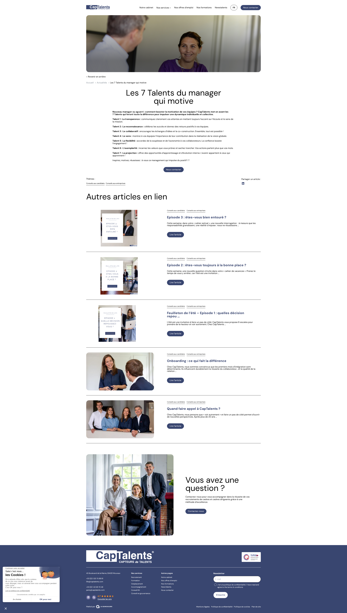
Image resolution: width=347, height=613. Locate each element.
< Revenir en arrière (96, 76)
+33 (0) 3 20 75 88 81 (94, 578)
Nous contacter (250, 7)
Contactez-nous (196, 511)
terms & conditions (235, 587)
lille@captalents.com (94, 581)
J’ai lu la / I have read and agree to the (238, 586)
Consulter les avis (105, 599)
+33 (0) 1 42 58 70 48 (94, 587)
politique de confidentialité (234, 585)
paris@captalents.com (95, 590)
